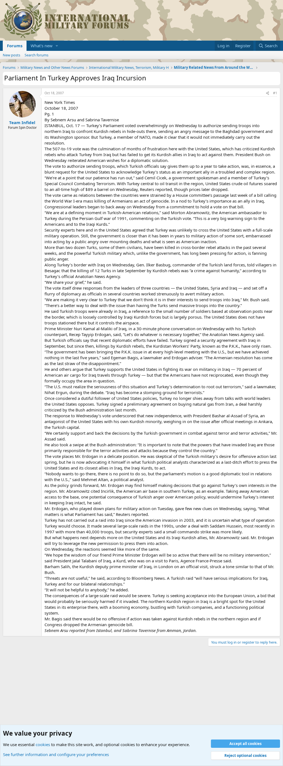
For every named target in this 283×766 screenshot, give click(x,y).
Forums (14, 45)
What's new (42, 45)
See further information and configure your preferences (56, 754)
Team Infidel (22, 122)
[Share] (267, 93)
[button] (57, 46)
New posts (11, 55)
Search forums (36, 55)
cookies (43, 744)
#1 (275, 93)
